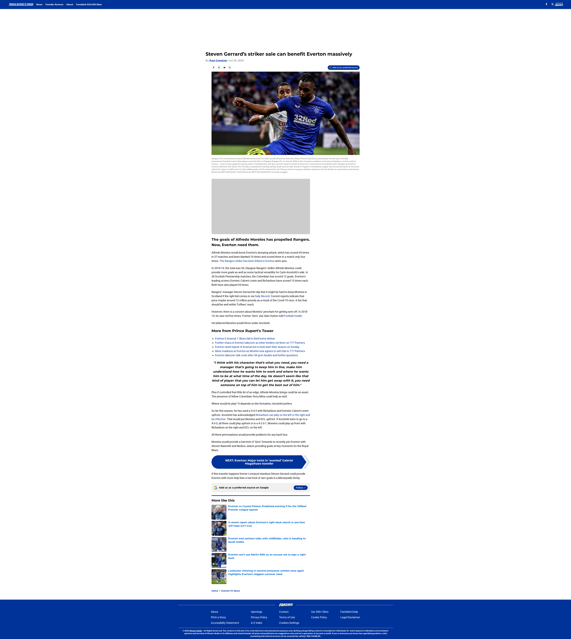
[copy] (230, 67)
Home (215, 590)
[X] (552, 4)
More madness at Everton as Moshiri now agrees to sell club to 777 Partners (260, 351)
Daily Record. (263, 296)
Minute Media (195, 631)
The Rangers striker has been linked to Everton (247, 260)
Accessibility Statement (225, 622)
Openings (256, 611)
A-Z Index (256, 622)
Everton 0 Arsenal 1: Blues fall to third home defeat (245, 338)
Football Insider (293, 315)
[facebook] (546, 4)
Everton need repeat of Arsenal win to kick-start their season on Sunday (257, 346)
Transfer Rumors (54, 4)
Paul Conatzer (218, 60)
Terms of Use (287, 617)
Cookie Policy (319, 617)
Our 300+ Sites (319, 611)
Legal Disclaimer (350, 617)
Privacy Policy (259, 617)
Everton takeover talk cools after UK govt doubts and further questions (256, 355)
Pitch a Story (218, 617)
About (69, 4)
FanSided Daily (349, 611)
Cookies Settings (289, 622)
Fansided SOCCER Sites (89, 4)
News (39, 4)
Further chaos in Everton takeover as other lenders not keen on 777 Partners (260, 342)
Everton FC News (230, 590)
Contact (284, 611)
